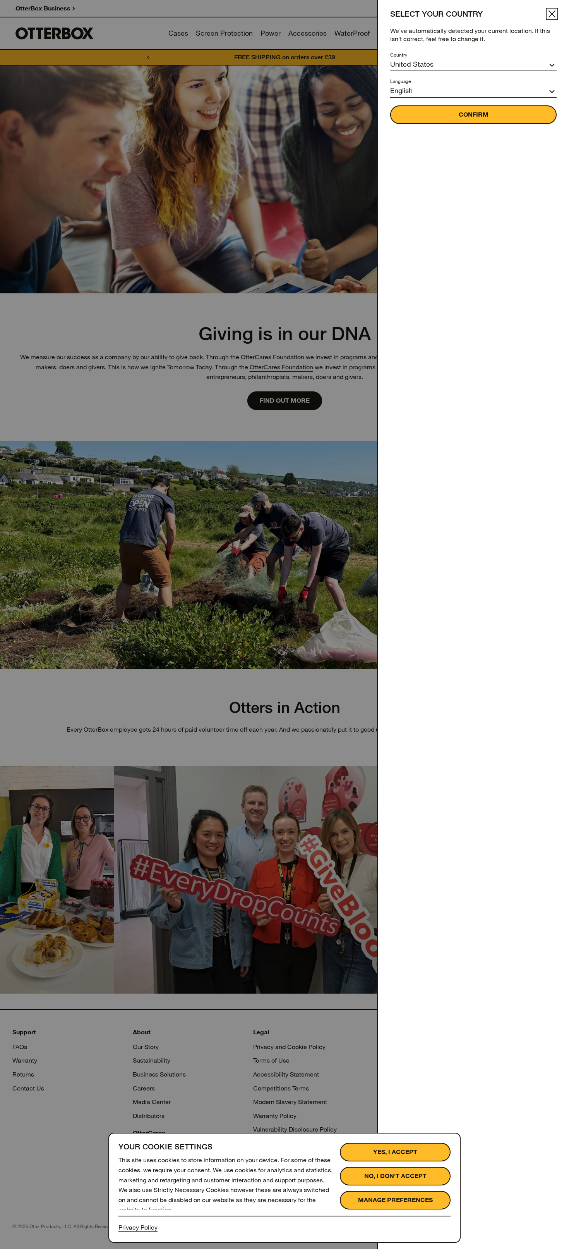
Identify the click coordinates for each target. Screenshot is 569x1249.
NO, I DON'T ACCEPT (395, 1176)
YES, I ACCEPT (395, 1152)
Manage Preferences (395, 1200)
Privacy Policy (138, 1227)
